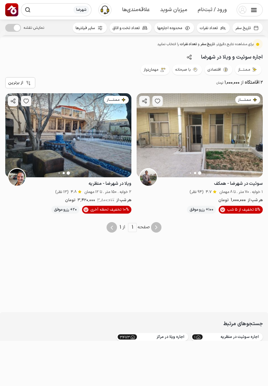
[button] (212, 9)
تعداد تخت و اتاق (126, 28)
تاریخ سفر (243, 28)
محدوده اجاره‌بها (169, 28)
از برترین (15, 83)
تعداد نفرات (209, 28)
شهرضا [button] (81, 10)
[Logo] (11, 9)
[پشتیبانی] (105, 9)
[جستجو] (28, 10)
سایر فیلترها (85, 28)
